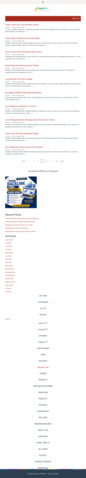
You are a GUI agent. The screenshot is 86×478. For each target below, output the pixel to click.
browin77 (8, 319)
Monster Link (43, 367)
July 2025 (8, 256)
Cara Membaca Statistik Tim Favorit (20, 106)
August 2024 (9, 285)
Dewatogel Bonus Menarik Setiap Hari (16, 228)
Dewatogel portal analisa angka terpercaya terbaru (20, 231)
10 (46, 161)
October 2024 (9, 279)
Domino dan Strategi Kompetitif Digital (22, 133)
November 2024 (10, 275)
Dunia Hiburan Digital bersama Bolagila (22, 38)
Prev (24, 161)
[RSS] (43, 2)
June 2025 (8, 259)
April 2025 (8, 262)
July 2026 (8, 243)
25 (57, 161)
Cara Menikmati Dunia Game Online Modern (24, 147)
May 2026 (8, 249)
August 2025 (9, 253)
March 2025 (8, 266)
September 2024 (10, 282)
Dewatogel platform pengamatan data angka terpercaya (22, 218)
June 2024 (8, 292)
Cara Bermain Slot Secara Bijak (18, 79)
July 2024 (8, 288)
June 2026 (8, 246)
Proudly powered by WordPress (36, 474)
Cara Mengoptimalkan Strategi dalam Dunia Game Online (30, 120)
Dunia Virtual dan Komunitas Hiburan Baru (23, 52)
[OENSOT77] (43, 9)
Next (62, 161)
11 (50, 161)
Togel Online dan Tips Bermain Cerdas (22, 24)
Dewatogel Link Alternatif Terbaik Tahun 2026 (19, 225)
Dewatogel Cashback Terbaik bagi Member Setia (20, 222)
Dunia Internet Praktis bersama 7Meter (22, 65)
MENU (77, 19)
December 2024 (10, 272)
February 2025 (9, 269)
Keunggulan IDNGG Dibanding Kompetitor (23, 92)
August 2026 (9, 240)
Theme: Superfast (53, 474)
